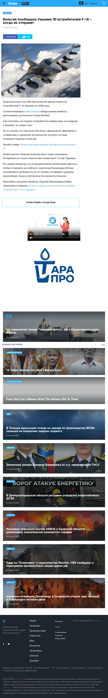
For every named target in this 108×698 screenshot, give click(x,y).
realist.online (8, 687)
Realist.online (19, 679)
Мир (8, 316)
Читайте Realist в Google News (41, 202)
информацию (32, 111)
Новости (7, 13)
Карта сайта (7, 676)
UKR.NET (98, 621)
